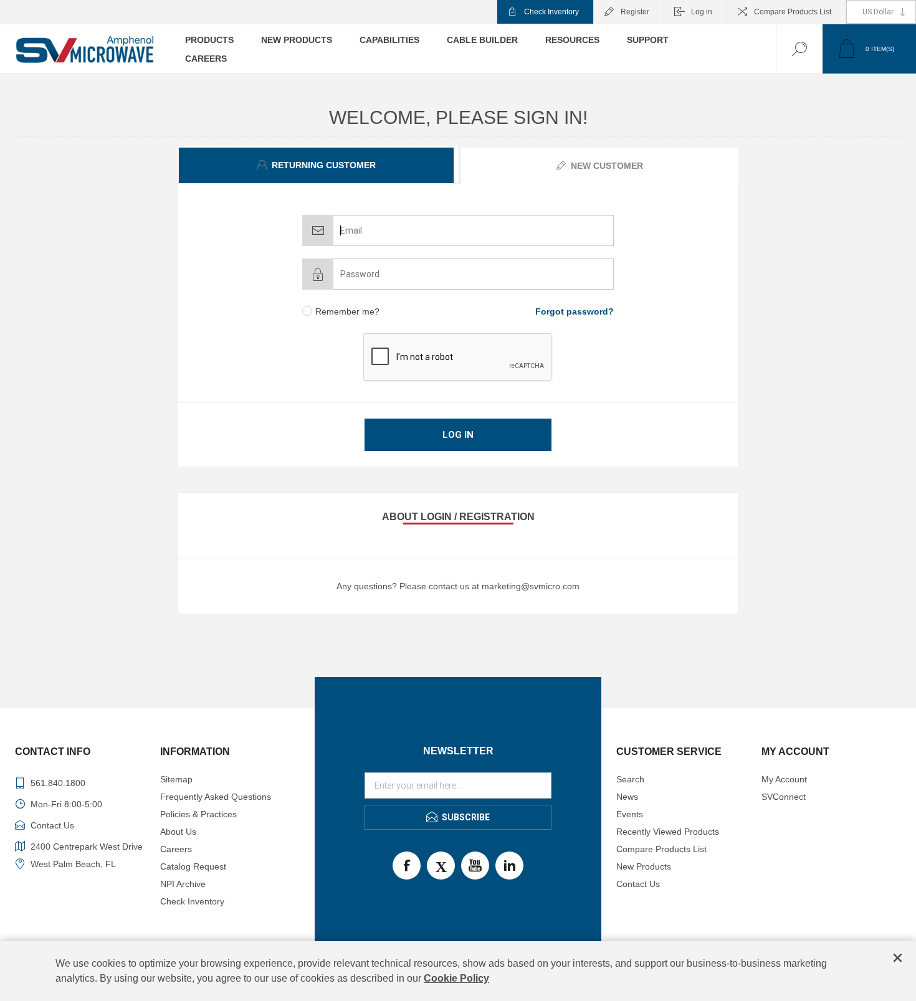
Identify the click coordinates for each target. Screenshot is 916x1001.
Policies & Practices (198, 814)
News (627, 797)
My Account (784, 779)
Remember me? (347, 311)
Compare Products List (792, 11)
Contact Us (638, 884)
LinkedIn (509, 866)
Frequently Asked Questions (215, 797)
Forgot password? (574, 311)
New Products (643, 866)
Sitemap (176, 779)
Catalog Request (193, 866)
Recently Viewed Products (667, 832)
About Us (178, 832)
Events (629, 814)
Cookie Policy (456, 978)
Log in (701, 11)
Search (630, 779)
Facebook (407, 866)
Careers (176, 849)
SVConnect (783, 797)
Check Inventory (551, 11)
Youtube (475, 866)
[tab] (318, 165)
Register (635, 11)
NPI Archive (183, 884)
